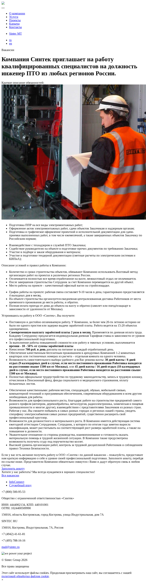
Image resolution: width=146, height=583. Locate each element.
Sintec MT (15, 33)
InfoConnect (16, 481)
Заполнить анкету (13, 468)
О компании (17, 13)
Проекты (15, 20)
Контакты (15, 27)
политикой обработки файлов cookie (25, 576)
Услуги (13, 16)
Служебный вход (20, 485)
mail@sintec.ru (11, 547)
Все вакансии (10, 475)
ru (10, 40)
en (10, 43)
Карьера (14, 23)
